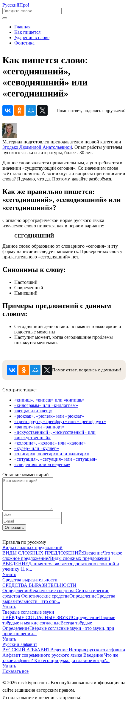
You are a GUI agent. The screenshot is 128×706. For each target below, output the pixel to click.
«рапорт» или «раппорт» (39, 426)
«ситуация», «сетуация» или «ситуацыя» (55, 459)
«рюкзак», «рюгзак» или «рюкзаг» (49, 416)
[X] (42, 110)
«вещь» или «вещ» (33, 410)
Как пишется (27, 32)
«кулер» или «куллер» (36, 448)
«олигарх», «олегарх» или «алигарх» (51, 453)
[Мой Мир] (31, 110)
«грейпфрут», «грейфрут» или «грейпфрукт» (60, 421)
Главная (22, 26)
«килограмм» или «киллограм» (46, 405)
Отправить (14, 527)
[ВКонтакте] (7, 110)
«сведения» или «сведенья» (42, 464)
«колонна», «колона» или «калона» (50, 442)
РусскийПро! (15, 4)
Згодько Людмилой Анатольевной (37, 147)
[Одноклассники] (19, 110)
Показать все (15, 671)
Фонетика (24, 42)
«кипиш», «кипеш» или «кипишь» (49, 399)
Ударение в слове (31, 37)
